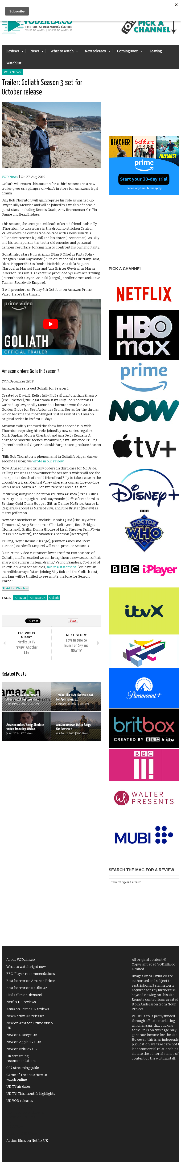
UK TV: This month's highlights (30, 1094)
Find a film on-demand (24, 995)
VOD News (12, 72)
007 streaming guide (22, 1068)
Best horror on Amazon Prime (30, 981)
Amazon (20, 597)
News (32, 52)
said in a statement (61, 567)
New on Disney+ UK (21, 1035)
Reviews (10, 52)
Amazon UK (37, 597)
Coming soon (125, 52)
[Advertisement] (144, 106)
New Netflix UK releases (25, 1016)
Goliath (54, 597)
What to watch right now (26, 967)
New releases (93, 52)
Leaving (156, 51)
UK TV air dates (18, 1087)
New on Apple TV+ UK (23, 1042)
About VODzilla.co (20, 960)
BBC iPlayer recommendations (30, 974)
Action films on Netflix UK (27, 1141)
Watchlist (13, 63)
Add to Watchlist (17, 588)
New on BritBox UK (21, 1049)
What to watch (60, 52)
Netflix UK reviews (21, 1002)
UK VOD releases (19, 1101)
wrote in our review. (48, 461)
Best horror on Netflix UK (27, 988)
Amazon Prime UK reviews (27, 1009)
